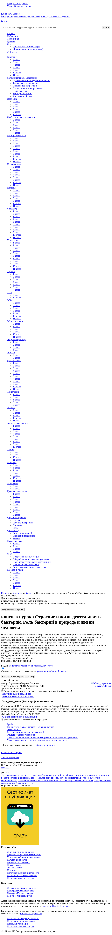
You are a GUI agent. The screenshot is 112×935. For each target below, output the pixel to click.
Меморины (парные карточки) (28, 49)
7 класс (16, 65)
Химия (10, 449)
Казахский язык (15, 570)
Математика (13, 240)
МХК (9, 292)
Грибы (10, 724)
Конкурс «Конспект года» (20, 893)
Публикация (13, 36)
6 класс (16, 62)
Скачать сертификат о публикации (19, 716)
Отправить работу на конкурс (22, 888)
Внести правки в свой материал (18, 696)
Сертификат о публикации (20, 852)
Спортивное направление (25, 85)
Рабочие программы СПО (26, 564)
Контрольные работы (17, 3)
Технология (13, 392)
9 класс (16, 70)
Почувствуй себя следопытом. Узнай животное (30, 727)
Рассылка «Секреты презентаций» (24, 854)
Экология (11, 462)
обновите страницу (45, 745)
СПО (9, 554)
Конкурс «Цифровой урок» (20, 890)
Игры (10, 44)
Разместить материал (11, 752)
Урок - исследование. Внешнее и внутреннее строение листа (37, 740)
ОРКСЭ (11, 352)
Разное (16, 528)
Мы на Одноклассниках (19, 6)
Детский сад (13, 530)
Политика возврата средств (20, 878)
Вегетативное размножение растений (25, 732)
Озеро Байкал (14, 729)
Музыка (11, 271)
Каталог (11, 33)
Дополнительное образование (22, 78)
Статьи (16, 520)
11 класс (17, 75)
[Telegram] (13, 680)
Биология (11, 57)
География (12, 99)
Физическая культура (17, 423)
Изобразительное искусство (21, 117)
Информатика (14, 164)
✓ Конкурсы (13, 52)
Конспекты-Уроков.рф (31, 913)
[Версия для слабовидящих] (7, 9)
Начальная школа (15, 541)
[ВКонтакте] (5, 680)
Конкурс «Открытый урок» (20, 896)
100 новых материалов (18, 862)
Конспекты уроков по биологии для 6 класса (31, 665)
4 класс (16, 125)
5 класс (16, 59)
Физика (11, 407)
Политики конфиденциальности (23, 918)
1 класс (16, 211)
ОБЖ (9, 300)
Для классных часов (17, 491)
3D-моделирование (22, 93)
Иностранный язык (22, 96)
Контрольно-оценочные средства (29, 567)
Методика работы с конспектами (23, 857)
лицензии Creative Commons (56, 906)
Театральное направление (25, 83)
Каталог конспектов (17, 860)
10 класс (17, 72)
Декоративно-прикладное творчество (31, 80)
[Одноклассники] (9, 680)
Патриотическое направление (27, 88)
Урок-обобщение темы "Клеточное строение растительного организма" (42, 737)
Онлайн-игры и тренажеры (26, 46)
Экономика (12, 483)
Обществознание (15, 321)
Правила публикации (17, 923)
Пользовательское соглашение (22, 875)
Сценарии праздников (24, 536)
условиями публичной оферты (52, 671)
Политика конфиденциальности (23, 873)
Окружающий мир (16, 339)
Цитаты (11, 41)
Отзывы (5, 767)
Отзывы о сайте (15, 865)
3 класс (16, 122)
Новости (11, 870)
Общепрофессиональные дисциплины (32, 562)
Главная (5, 593)
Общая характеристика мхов (21, 735)
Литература (13, 208)
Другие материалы (16, 517)
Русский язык (14, 360)
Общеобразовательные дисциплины (31, 559)
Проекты (17, 525)
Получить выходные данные (16, 694)
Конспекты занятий (22, 533)
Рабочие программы (23, 522)
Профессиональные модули (26, 556)
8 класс (16, 67)
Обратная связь (14, 867)
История (11, 188)
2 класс (16, 119)
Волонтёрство (20, 91)
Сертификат (13, 39)
